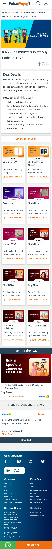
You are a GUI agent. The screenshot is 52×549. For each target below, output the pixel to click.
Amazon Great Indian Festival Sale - (11, 518)
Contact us (36, 508)
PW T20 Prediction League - (10, 533)
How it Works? (9, 493)
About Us (7, 483)
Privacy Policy (8, 496)
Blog (5, 487)
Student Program (36, 502)
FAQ (5, 490)
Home (32, 483)
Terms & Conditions (10, 499)
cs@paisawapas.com (37, 515)
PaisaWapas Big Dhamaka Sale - (11, 513)
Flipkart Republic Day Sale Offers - (11, 528)
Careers (33, 493)
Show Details (8, 434)
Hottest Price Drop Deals (38, 499)
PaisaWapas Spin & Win (12, 537)
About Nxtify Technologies (13, 502)
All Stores (33, 487)
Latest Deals (34, 496)
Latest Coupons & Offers (38, 490)
